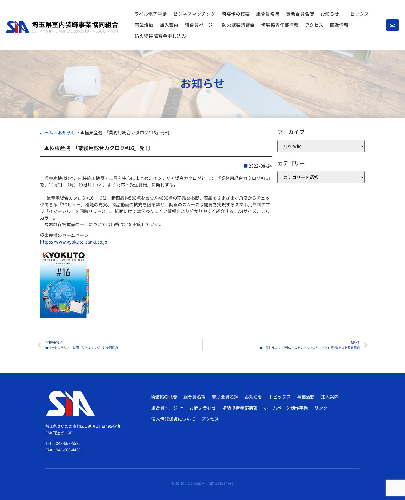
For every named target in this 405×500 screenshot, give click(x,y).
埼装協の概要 (236, 13)
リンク (321, 407)
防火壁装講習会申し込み (160, 36)
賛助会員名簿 (300, 13)
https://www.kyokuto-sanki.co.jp (73, 241)
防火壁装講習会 (238, 25)
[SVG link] (62, 27)
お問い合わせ (203, 407)
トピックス (357, 13)
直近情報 (339, 25)
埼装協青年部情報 (280, 25)
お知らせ (329, 13)
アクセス (314, 25)
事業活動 (144, 25)
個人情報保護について (173, 418)
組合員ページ (199, 25)
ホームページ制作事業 (286, 407)
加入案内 (169, 25)
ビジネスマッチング (194, 13)
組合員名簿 (268, 13)
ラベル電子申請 (150, 13)
